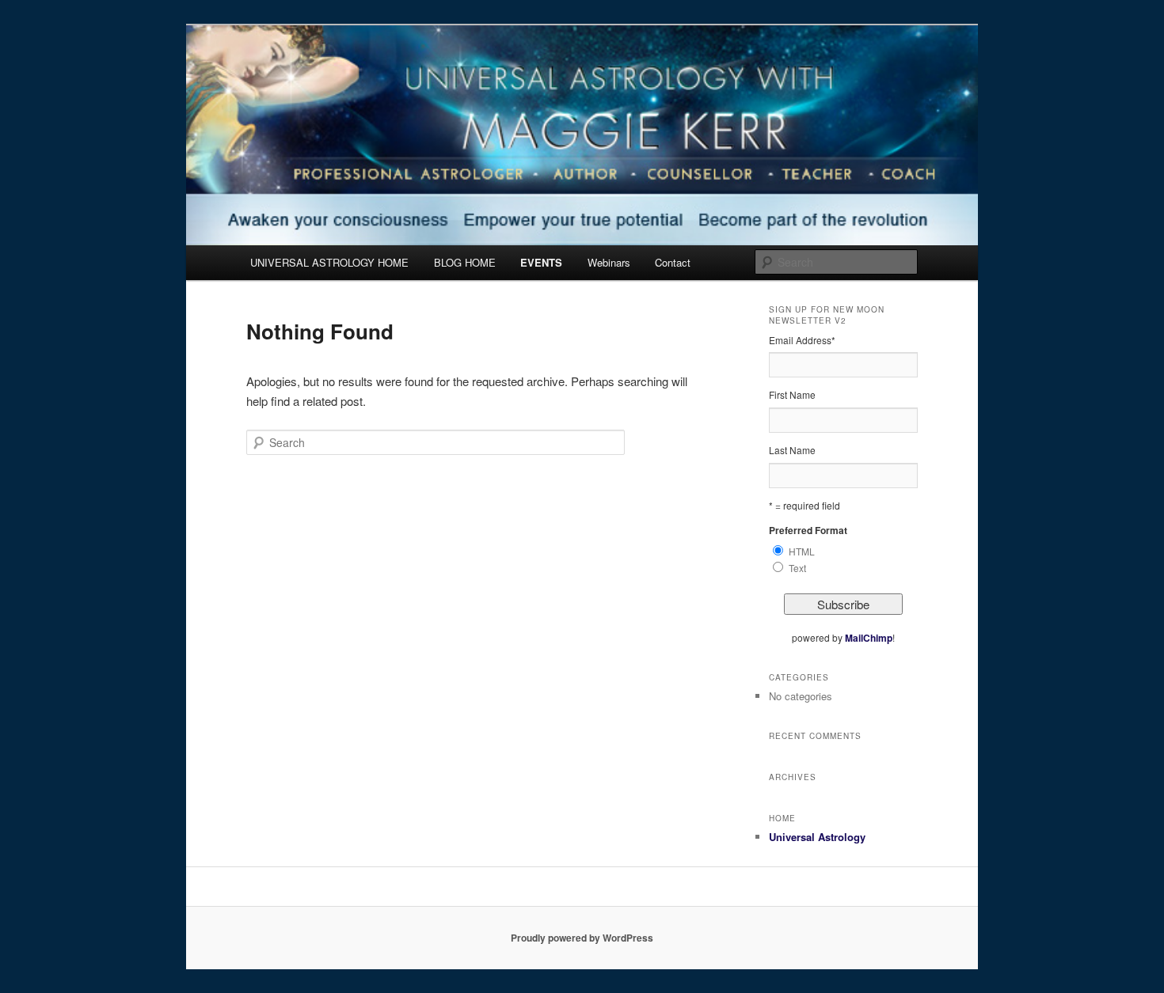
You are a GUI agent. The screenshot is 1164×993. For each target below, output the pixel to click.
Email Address (802, 340)
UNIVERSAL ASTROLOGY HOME (329, 262)
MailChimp (868, 638)
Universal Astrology (817, 836)
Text (797, 567)
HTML (802, 551)
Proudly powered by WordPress (582, 937)
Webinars (609, 262)
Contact (672, 262)
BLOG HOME (465, 262)
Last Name (792, 450)
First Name (792, 394)
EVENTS (541, 262)
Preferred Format (808, 530)
